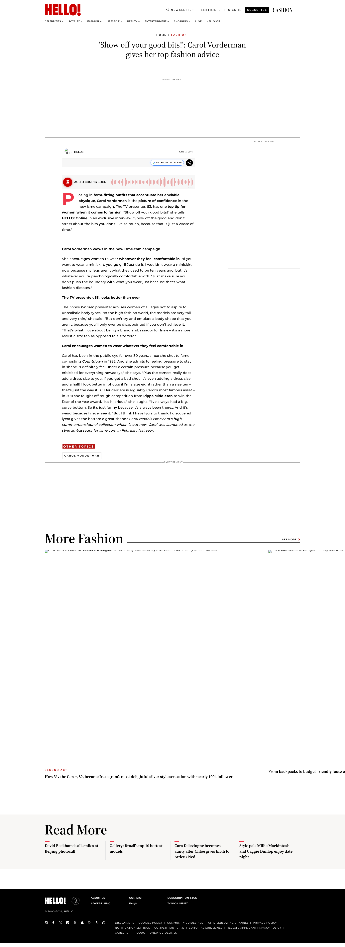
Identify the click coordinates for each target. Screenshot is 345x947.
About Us (98, 897)
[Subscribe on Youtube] (75, 922)
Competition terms (169, 927)
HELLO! (79, 151)
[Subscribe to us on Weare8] (96, 922)
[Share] (189, 163)
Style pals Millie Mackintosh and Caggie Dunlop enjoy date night (265, 851)
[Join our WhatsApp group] (103, 922)
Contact (136, 897)
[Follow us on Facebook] (53, 922)
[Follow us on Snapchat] (82, 922)
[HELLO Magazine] (63, 10)
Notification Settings (132, 927)
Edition (209, 10)
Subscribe (257, 9)
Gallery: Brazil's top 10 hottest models (136, 848)
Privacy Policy (265, 922)
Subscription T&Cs (181, 897)
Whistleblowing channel (228, 922)
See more (289, 539)
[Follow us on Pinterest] (89, 922)
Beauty (132, 21)
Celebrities (53, 21)
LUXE (198, 21)
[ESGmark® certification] (73, 901)
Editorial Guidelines (205, 927)
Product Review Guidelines (155, 932)
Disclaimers (124, 922)
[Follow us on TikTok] (67, 922)
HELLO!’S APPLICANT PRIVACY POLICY (254, 927)
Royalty (74, 21)
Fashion (93, 21)
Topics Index (178, 903)
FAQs (133, 903)
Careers (121, 932)
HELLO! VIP (213, 21)
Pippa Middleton (158, 396)
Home (161, 34)
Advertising (100, 903)
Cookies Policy (151, 922)
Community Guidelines (185, 922)
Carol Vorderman (112, 201)
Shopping (181, 21)
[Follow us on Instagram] (46, 922)
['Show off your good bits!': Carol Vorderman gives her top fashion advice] (282, 10)
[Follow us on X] (60, 922)
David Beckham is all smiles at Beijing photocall (71, 848)
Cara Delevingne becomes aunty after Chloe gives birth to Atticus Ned (201, 851)
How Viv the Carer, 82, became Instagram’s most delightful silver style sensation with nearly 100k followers (139, 776)
